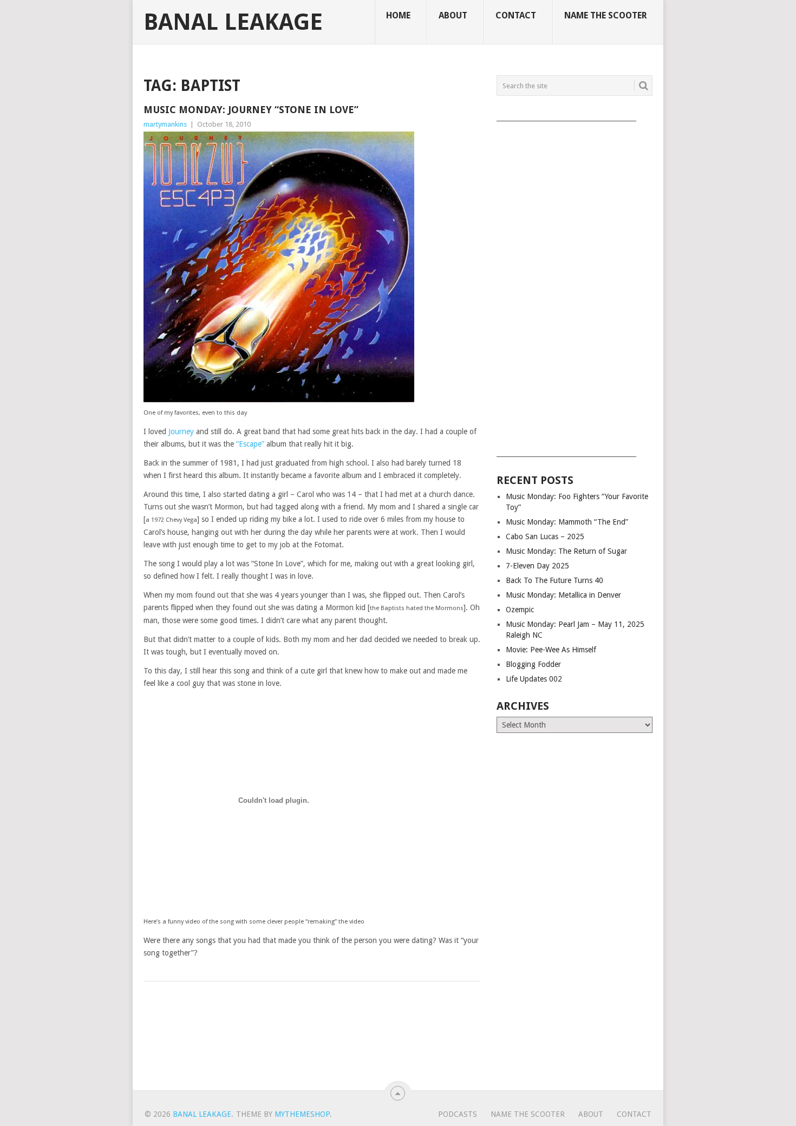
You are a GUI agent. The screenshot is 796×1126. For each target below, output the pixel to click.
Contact (515, 15)
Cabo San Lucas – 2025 (545, 536)
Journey (181, 431)
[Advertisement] (575, 285)
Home (398, 15)
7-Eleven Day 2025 (537, 565)
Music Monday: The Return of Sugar (566, 551)
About (453, 15)
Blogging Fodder (533, 664)
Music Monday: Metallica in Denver (563, 595)
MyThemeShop (302, 1114)
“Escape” (250, 444)
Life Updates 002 (534, 679)
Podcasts (457, 1114)
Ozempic (520, 609)
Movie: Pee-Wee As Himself (551, 649)
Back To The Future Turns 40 (554, 580)
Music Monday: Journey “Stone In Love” (250, 109)
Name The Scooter (605, 15)
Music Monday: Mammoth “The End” (567, 522)
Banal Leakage (233, 22)
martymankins (165, 124)
